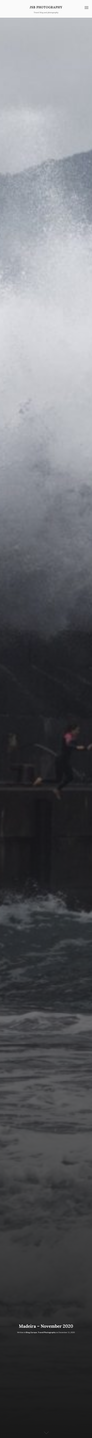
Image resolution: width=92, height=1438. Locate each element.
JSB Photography (46, 7)
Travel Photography (47, 1332)
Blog (28, 1332)
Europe (34, 1332)
